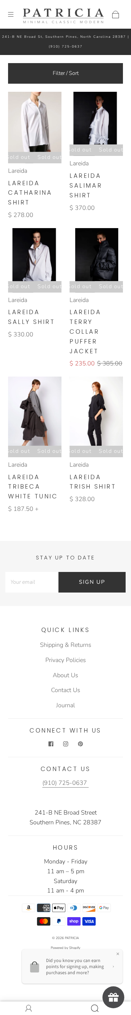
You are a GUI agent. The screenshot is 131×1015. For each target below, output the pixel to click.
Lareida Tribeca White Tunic (33, 487)
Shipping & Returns (65, 645)
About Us (65, 675)
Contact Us (65, 690)
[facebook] (50, 744)
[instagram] (65, 744)
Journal (65, 705)
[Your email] (31, 582)
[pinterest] (80, 744)
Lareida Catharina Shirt (30, 193)
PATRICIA (72, 938)
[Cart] (115, 14)
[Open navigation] (15, 14)
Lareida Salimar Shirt (86, 185)
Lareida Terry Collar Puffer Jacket (85, 331)
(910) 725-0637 (66, 46)
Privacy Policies (65, 660)
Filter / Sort (66, 73)
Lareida (17, 171)
